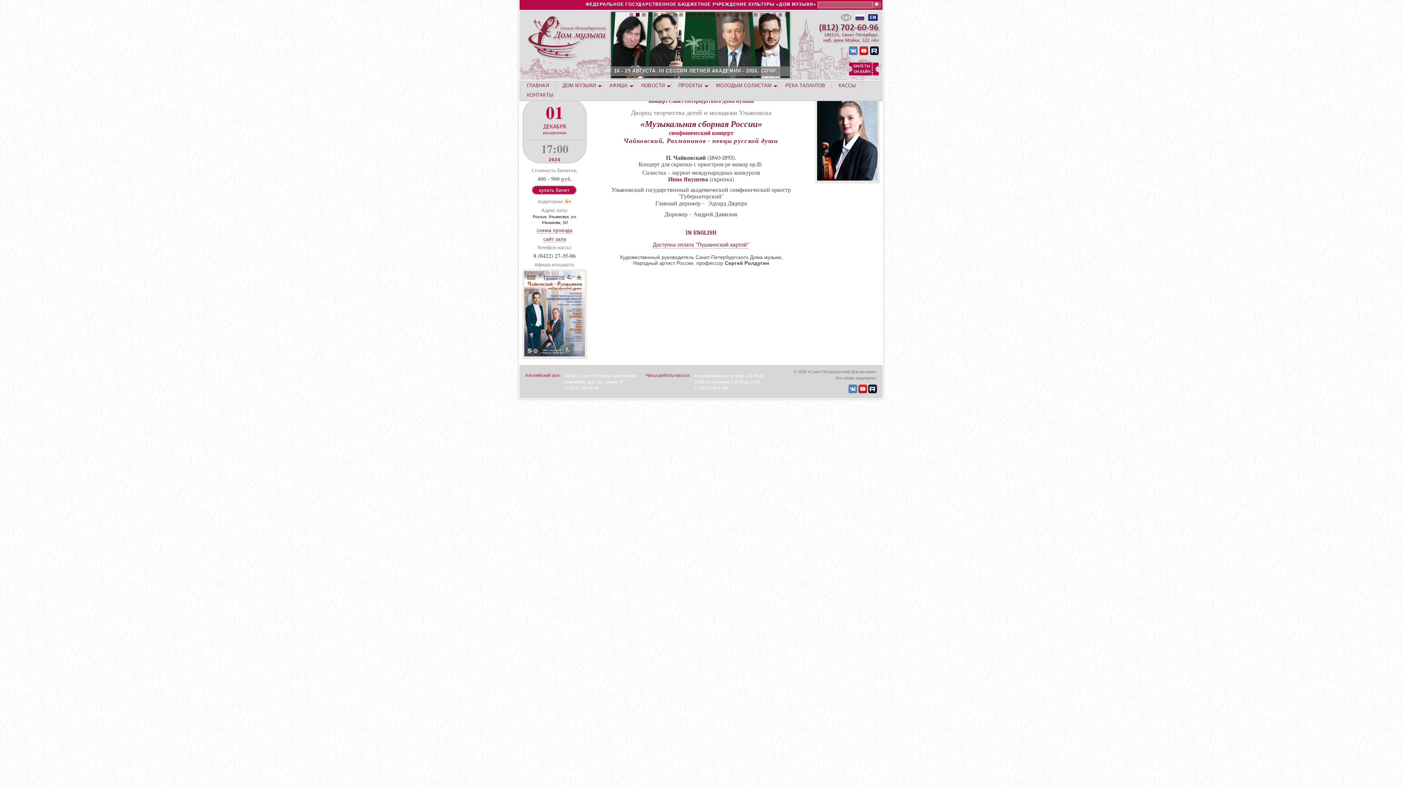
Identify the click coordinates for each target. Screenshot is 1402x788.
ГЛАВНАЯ (538, 85)
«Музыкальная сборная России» (701, 124)
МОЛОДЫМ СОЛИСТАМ (743, 85)
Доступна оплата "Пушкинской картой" (701, 245)
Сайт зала (554, 239)
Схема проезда (554, 230)
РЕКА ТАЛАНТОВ (805, 85)
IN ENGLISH (701, 232)
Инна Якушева (688, 179)
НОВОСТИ (653, 85)
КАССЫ (847, 85)
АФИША (618, 85)
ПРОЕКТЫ (690, 85)
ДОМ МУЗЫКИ (579, 85)
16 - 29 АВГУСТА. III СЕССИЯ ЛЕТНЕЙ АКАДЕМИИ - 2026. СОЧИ (695, 71)
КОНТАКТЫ (540, 95)
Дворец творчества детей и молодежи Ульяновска (701, 112)
